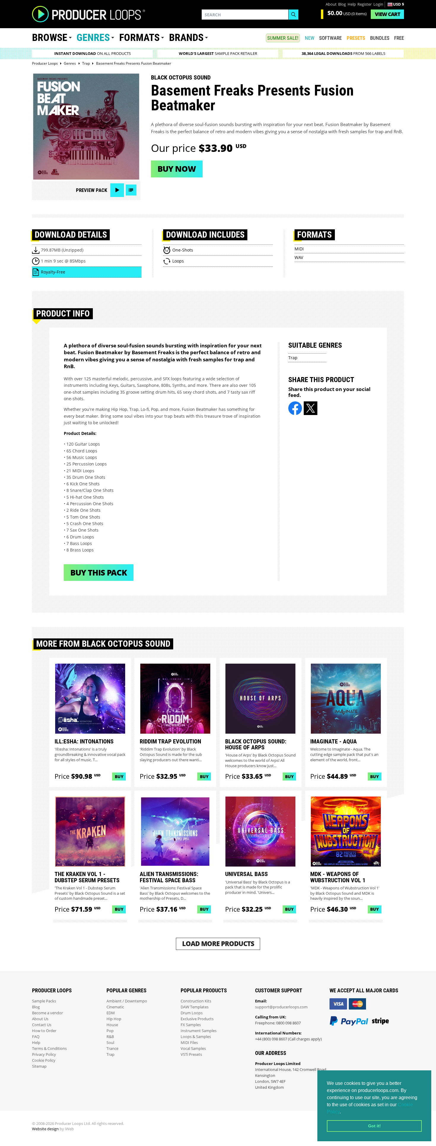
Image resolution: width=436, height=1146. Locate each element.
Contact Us (41, 1024)
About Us (40, 1018)
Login (378, 4)
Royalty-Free (53, 272)
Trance (112, 1048)
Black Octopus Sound (181, 77)
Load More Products (218, 943)
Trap (292, 357)
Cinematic (115, 1007)
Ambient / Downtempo (126, 1001)
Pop (110, 1030)
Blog (342, 4)
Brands (186, 37)
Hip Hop (113, 1018)
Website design (45, 1128)
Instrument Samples (199, 1030)
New (309, 38)
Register (364, 4)
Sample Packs (44, 1001)
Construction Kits (196, 1001)
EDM (110, 1012)
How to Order (44, 1030)
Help (352, 4)
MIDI (299, 249)
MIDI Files (189, 1042)
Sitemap (39, 1066)
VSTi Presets (191, 1054)
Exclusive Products (197, 1018)
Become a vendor (47, 1012)
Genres (93, 37)
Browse (49, 37)
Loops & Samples (196, 1036)
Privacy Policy (44, 1054)
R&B (110, 1036)
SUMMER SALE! (282, 38)
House (112, 1024)
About (331, 4)
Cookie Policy (43, 1060)
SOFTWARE (330, 38)
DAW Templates (195, 1007)
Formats (139, 37)
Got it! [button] (374, 1125)
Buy (119, 776)
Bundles (379, 38)
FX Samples (191, 1024)
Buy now (176, 168)
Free (399, 38)
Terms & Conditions (49, 1048)
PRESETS (356, 38)
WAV (299, 257)
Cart (387, 14)
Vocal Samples (193, 1048)
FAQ (35, 1036)
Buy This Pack (98, 572)
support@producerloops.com (281, 1007)
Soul (110, 1042)
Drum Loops (192, 1012)
